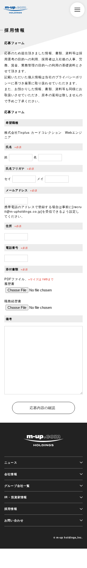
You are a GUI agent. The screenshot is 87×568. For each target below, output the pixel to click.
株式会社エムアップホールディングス (15, 10)
